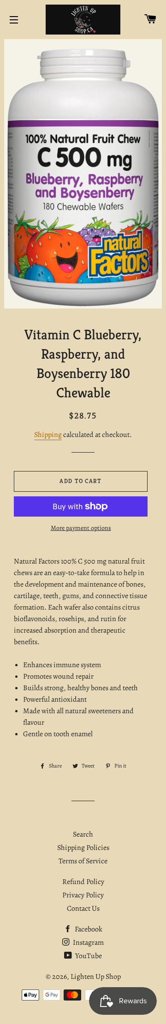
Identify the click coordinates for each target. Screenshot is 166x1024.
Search (83, 834)
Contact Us (83, 908)
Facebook (87, 929)
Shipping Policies (83, 848)
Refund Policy (83, 882)
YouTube (88, 956)
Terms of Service (83, 861)
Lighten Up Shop (96, 977)
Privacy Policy (83, 895)
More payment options (81, 528)
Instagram (87, 942)
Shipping (48, 435)
